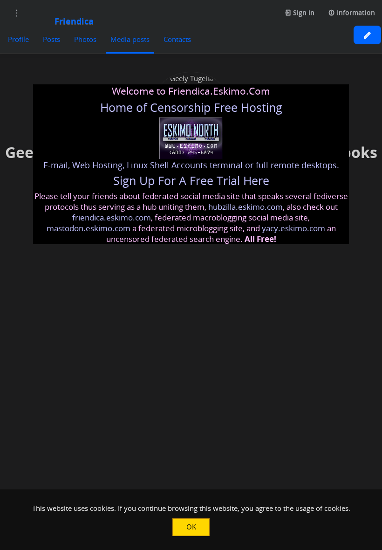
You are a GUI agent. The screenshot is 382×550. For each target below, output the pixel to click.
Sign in (302, 12)
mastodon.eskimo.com (88, 228)
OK (191, 526)
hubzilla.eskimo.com (245, 206)
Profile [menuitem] (18, 39)
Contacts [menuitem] (177, 39)
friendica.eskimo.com (111, 217)
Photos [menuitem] (85, 39)
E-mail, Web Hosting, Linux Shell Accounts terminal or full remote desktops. (191, 165)
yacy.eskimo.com (293, 228)
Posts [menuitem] (51, 39)
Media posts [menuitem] (130, 39)
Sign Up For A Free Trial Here (191, 180)
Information (355, 12)
